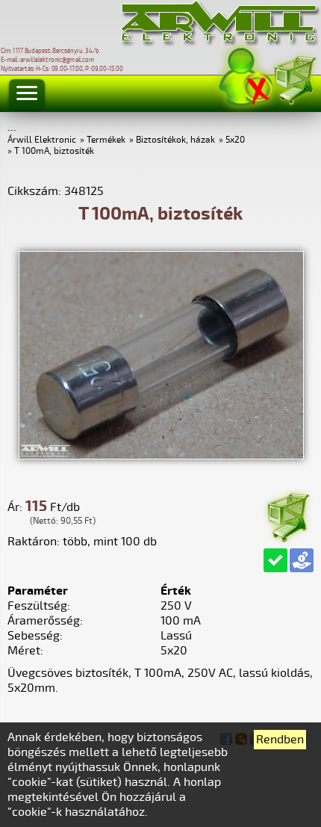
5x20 (235, 140)
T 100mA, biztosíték (54, 151)
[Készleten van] (275, 560)
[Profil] (245, 77)
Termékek (106, 140)
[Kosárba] (287, 515)
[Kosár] (294, 78)
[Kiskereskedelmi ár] (302, 560)
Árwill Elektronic (41, 140)
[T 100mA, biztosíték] (161, 455)
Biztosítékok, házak (175, 140)
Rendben (280, 739)
